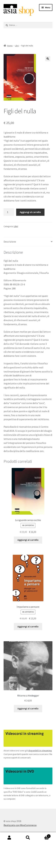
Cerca (28, 837)
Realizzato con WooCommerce (20, 825)
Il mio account (9, 837)
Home (10, 45)
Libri (17, 45)
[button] (47, 58)
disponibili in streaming (40, 750)
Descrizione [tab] (10, 241)
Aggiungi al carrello (30, 212)
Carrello (43, 835)
